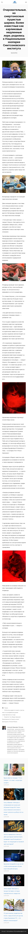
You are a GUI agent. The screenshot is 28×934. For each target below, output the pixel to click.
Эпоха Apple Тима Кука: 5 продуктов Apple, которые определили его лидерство (12, 891)
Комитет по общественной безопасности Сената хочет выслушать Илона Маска (11, 719)
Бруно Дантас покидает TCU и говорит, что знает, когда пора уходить (13, 780)
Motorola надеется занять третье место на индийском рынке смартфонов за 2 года (13, 712)
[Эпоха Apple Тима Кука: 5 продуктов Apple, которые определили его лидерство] (14, 885)
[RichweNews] (15, 2)
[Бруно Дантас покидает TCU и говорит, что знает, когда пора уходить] (14, 774)
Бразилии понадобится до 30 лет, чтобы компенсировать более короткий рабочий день (14, 866)
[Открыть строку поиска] (2, 2)
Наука (6, 708)
